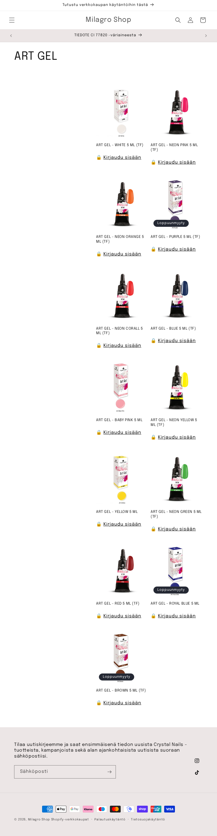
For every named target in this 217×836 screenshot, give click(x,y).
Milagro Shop (39, 819)
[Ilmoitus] (206, 35)
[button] (12, 20)
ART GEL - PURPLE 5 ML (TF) (175, 237)
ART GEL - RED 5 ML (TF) (118, 603)
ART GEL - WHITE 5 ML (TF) (120, 145)
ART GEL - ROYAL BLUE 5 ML (175, 603)
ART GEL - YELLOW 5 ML (117, 512)
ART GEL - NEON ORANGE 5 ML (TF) (120, 239)
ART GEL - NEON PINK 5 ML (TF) (174, 147)
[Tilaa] (109, 772)
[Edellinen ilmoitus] (11, 35)
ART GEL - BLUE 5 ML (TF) (173, 328)
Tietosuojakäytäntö (148, 819)
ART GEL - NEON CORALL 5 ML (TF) (119, 331)
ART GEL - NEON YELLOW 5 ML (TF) (174, 422)
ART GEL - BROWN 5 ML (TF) (121, 690)
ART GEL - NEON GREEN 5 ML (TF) (176, 514)
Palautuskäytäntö (109, 819)
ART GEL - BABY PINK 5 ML (119, 420)
